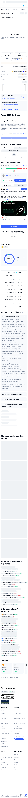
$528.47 (9, 624)
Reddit (15, 757)
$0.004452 (11, 636)
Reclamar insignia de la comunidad (11, 109)
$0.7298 (8, 630)
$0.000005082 (11, 641)
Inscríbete (3, 744)
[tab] (20, 46)
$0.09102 (8, 617)
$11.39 (9, 628)
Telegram (16, 749)
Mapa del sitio (4, 736)
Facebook (16, 754)
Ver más (25, 165)
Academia (3, 700)
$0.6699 (10, 621)
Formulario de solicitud (6, 747)
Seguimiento (4, 731)
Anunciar (3, 703)
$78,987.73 (10, 604)
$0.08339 (10, 634)
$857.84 (9, 613)
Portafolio (3, 728)
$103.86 (9, 611)
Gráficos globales (5, 723)
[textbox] (15, 176)
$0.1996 (10, 626)
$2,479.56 (10, 608)
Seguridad (16, 723)
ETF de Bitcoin (4, 713)
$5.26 (9, 632)
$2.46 (12, 643)
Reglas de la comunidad (19, 713)
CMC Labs (3, 706)
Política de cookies (18, 711)
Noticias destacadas (6, 711)
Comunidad (16, 747)
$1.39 (8, 606)
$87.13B (11, 5)
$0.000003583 (10, 639)
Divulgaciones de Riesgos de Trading (16, 135)
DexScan (3, 718)
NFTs (2, 726)
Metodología (17, 721)
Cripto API (3, 716)
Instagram (16, 752)
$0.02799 (9, 645)
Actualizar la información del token (11, 104)
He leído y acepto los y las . (14, 134)
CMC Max (3, 708)
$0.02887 (10, 619)
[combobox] (14, 48)
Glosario (3, 759)
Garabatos (3, 733)
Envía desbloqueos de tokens (10, 106)
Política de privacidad (19, 706)
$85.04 (10, 615)
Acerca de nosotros (18, 700)
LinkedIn (16, 759)
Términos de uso (18, 703)
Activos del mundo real (6, 721)
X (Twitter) (16, 744)
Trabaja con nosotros (19, 726)
